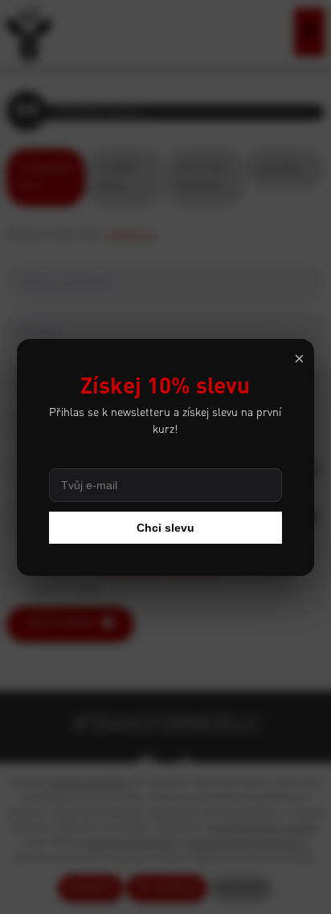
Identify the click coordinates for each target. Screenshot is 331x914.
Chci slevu (165, 527)
